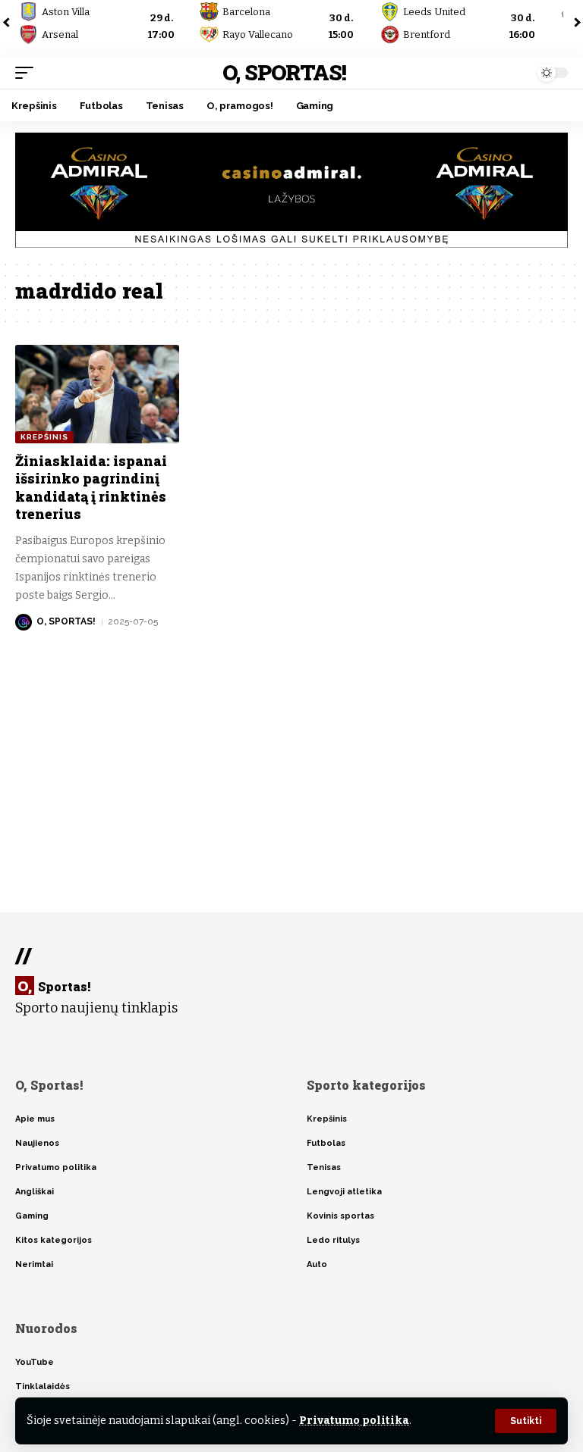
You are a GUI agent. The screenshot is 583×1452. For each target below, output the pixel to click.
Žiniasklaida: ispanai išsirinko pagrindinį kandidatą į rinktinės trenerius (91, 487)
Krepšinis (44, 437)
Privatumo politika (354, 1420)
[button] (525, 1421)
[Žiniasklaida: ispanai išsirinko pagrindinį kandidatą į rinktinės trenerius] (97, 394)
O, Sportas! (284, 72)
